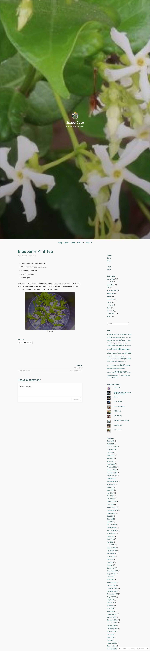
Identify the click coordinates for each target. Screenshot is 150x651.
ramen (118, 365)
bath (110, 334)
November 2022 (112, 447)
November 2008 (112, 623)
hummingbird (128, 345)
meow (118, 356)
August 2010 (111, 574)
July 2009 (110, 600)
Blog (60, 243)
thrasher (114, 375)
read (122, 365)
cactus (124, 334)
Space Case (75, 123)
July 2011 (110, 559)
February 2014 (111, 507)
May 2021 (110, 493)
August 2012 (111, 533)
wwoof (109, 316)
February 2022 (112, 467)
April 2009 (110, 608)
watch (122, 375)
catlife (109, 337)
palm (116, 358)
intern (109, 353)
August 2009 (111, 597)
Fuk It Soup (117, 411)
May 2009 (110, 605)
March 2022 (111, 464)
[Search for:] (118, 323)
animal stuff (111, 279)
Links (73, 243)
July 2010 (110, 577)
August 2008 (111, 631)
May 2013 (110, 522)
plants (108, 361)
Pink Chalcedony (119, 406)
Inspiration (110, 293)
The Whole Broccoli (75, 371)
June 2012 (110, 539)
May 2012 (110, 542)
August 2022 (111, 450)
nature (108, 358)
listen (119, 353)
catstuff (115, 337)
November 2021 (112, 476)
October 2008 (111, 626)
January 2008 (111, 646)
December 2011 (112, 551)
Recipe (109, 302)
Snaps (88, 243)
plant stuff (110, 299)
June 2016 (110, 504)
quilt (115, 365)
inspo (127, 349)
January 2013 (111, 525)
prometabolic (110, 365)
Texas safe (109, 375)
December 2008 (112, 620)
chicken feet (124, 337)
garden (117, 343)
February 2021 (111, 501)
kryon (113, 353)
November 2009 (112, 591)
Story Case (110, 314)
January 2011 (111, 568)
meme (114, 356)
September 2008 (112, 629)
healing (125, 343)
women (108, 377)
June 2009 (110, 603)
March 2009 (111, 611)
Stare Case (117, 387)
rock (114, 368)
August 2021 (111, 484)
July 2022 (110, 452)
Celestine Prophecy (24, 371)
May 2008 (110, 640)
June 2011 (110, 562)
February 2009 (112, 614)
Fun (108, 288)
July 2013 (110, 516)
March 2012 (111, 545)
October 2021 (111, 478)
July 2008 (110, 634)
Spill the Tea (118, 416)
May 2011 (110, 565)
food (108, 343)
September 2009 (112, 594)
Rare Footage (118, 425)
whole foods (127, 375)
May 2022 (110, 458)
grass (121, 343)
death (114, 340)
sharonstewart (111, 372)
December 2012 (112, 527)
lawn (116, 353)
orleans (112, 358)
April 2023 (110, 444)
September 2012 (112, 530)
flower (128, 340)
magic (123, 353)
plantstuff (113, 361)
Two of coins (118, 430)
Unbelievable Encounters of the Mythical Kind (123, 393)
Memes (79, 243)
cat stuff (110, 282)
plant (122, 359)
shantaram (122, 368)
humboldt (110, 345)
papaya (119, 358)
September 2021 (112, 481)
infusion (109, 349)
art (108, 334)
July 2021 (110, 487)
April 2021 (110, 496)
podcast (120, 361)
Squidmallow (118, 401)
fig (125, 340)
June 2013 (110, 519)
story (125, 371)
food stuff (110, 285)
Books (109, 258)
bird (115, 334)
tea (129, 372)
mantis (128, 353)
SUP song (117, 397)
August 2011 (111, 556)
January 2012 (111, 548)
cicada (129, 337)
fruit (111, 343)
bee (112, 334)
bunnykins (119, 334)
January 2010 (111, 585)
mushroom (129, 356)
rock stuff (110, 305)
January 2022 (111, 470)
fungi (113, 343)
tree (118, 375)
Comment (76, 399)
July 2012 (110, 536)
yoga (117, 377)
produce (124, 361)
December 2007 (112, 649)
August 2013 (111, 513)
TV (120, 375)
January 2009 (111, 617)
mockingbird (123, 356)
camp (127, 334)
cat (130, 334)
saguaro (118, 368)
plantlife (127, 359)
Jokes (66, 243)
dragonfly (118, 340)
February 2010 (111, 582)
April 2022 (110, 461)
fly (130, 340)
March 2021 (111, 499)
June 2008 (110, 637)
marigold (109, 356)
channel (119, 337)
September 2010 (112, 571)
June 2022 (110, 455)
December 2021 (112, 473)
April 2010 (110, 579)
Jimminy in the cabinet (121, 420)
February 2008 (112, 643)
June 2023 (110, 441)
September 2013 (112, 510)
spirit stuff (110, 311)
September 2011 (112, 553)
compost (109, 340)
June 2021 (110, 490)
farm (123, 340)
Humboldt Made (112, 290)
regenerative (110, 368)
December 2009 (112, 588)
